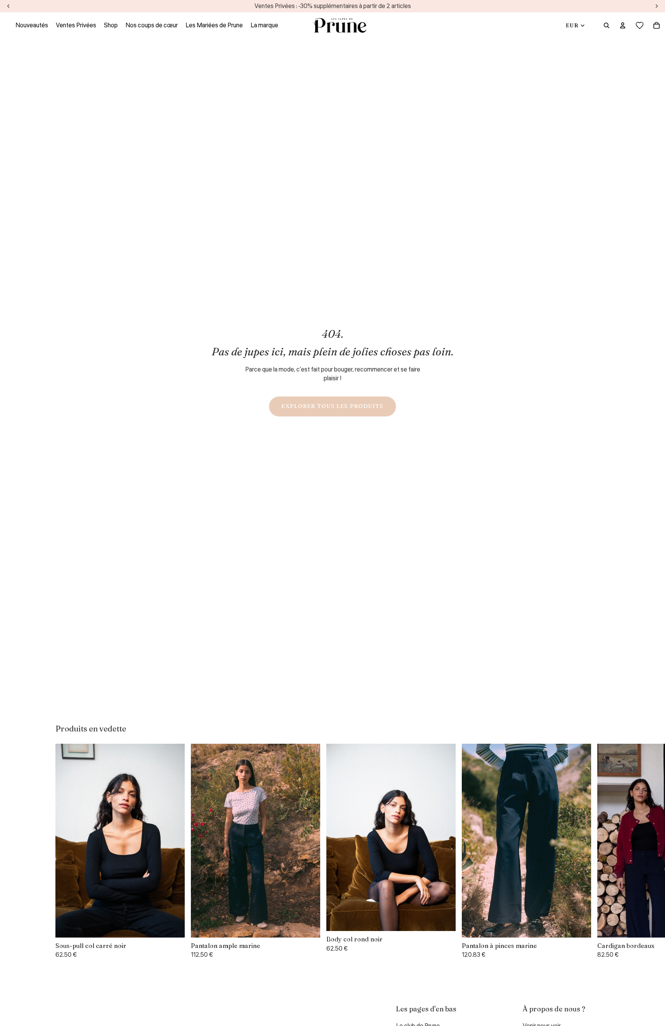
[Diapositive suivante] (600, 851)
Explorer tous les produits (332, 406)
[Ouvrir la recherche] (606, 25)
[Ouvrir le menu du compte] (622, 25)
